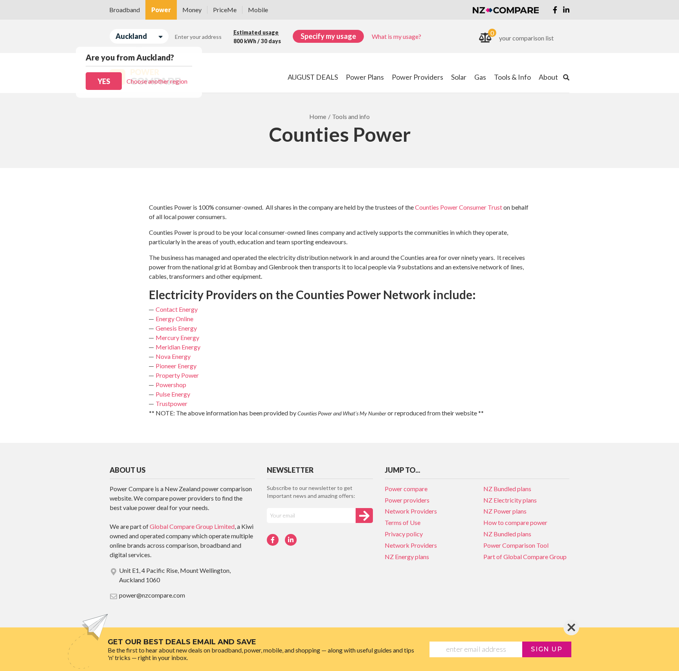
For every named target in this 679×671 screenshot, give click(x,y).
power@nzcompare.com (152, 595)
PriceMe (225, 9)
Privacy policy (404, 534)
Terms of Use (402, 522)
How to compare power (515, 522)
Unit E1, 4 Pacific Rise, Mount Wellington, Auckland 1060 (175, 575)
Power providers (407, 500)
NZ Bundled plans (507, 488)
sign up (546, 649)
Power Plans (365, 77)
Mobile (258, 9)
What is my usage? (396, 36)
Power (161, 9)
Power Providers (417, 77)
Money (192, 9)
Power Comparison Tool (516, 545)
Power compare (406, 488)
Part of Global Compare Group (525, 556)
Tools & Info (512, 77)
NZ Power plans (505, 511)
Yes (103, 81)
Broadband (124, 9)
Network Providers (411, 511)
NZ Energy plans (407, 556)
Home (317, 116)
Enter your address (198, 36)
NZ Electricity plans (510, 500)
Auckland (131, 36)
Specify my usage (328, 36)
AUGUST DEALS (313, 77)
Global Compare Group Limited (192, 526)
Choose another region (157, 81)
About (548, 77)
